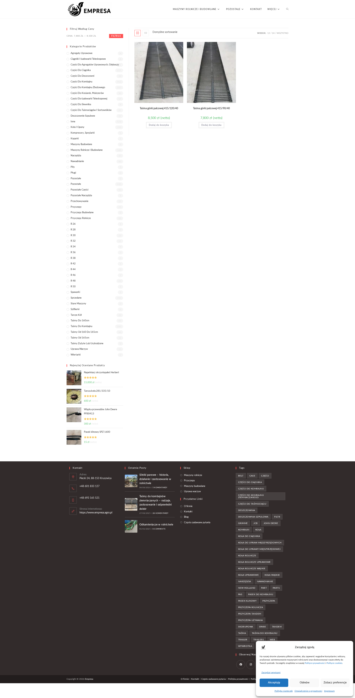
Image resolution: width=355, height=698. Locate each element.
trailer (242, 640)
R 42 (73, 264)
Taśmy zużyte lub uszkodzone (87, 343)
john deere (271, 523)
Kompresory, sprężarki (83, 133)
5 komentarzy (160, 487)
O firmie (188, 506)
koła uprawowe (248, 575)
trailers (258, 640)
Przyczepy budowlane (82, 212)
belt (241, 476)
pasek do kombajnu (260, 594)
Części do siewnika (81, 104)
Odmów (305, 682)
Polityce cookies (334, 663)
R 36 (73, 252)
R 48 (73, 281)
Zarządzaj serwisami (270, 672)
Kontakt (188, 511)
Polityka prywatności (238, 679)
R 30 (73, 235)
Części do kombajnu (81, 82)
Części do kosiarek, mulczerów (87, 93)
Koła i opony (77, 127)
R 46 (73, 275)
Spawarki (75, 292)
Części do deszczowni (82, 76)
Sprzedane (76, 298)
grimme (243, 523)
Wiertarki (76, 355)
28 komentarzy (160, 513)
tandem (277, 627)
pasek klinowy (247, 601)
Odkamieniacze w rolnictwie (156, 524)
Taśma (242, 633)
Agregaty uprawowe (81, 53)
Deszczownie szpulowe (83, 116)
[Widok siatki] (137, 33)
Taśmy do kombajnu (81, 326)
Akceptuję (274, 682)
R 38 (73, 258)
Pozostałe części (79, 190)
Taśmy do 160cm (80, 320)
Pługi (73, 173)
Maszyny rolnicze (193, 475)
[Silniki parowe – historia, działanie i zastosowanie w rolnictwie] (131, 481)
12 (268, 33)
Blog (186, 517)
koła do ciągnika (249, 536)
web (272, 640)
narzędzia (244, 581)
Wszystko (282, 33)
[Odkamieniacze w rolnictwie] (131, 526)
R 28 (73, 230)
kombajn (243, 530)
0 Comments (159, 529)
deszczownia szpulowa (253, 517)
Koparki (75, 138)
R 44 (73, 269)
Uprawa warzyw (79, 349)
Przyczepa (268, 601)
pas (240, 594)
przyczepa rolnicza (250, 607)
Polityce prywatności (315, 663)
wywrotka (245, 646)
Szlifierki (75, 309)
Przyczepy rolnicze (81, 218)
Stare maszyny (78, 303)
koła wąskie (272, 575)
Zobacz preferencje (335, 682)
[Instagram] (250, 664)
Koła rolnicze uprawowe (254, 562)
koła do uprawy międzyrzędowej (259, 549)
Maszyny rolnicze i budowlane (87, 150)
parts (276, 588)
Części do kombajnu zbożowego (88, 87)
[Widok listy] (146, 33)
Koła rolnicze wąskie (251, 568)
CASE (252, 476)
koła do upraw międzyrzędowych (260, 543)
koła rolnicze (247, 555)
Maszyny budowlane (81, 144)
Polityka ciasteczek (284, 691)
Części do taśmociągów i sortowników (91, 110)
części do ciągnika (250, 482)
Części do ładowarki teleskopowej (89, 99)
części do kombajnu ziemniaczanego (251, 496)
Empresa (89, 679)
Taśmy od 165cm (80, 338)
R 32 (73, 241)
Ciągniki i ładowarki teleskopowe (88, 59)
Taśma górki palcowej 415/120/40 (159, 108)
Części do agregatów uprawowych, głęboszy (95, 65)
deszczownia (246, 510)
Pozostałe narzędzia (81, 195)
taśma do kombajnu (265, 633)
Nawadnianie (77, 161)
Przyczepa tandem (249, 614)
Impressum (329, 691)
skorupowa (245, 627)
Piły (73, 167)
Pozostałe (76, 178)
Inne (73, 121)
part (264, 588)
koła (258, 530)
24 (273, 33)
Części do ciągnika (81, 70)
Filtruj (116, 36)
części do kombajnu (251, 489)
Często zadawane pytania (197, 522)
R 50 (73, 286)
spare (262, 627)
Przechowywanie (79, 201)
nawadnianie (265, 581)
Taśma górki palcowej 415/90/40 (211, 108)
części (265, 476)
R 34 (73, 247)
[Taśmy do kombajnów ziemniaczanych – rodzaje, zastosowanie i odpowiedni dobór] (131, 504)
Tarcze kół (76, 315)
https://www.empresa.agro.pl (96, 512)
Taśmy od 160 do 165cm (84, 332)
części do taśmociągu (252, 504)
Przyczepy (76, 207)
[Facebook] (240, 664)
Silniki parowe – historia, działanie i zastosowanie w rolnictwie (155, 479)
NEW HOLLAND (246, 588)
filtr (277, 517)
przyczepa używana (250, 620)
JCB (255, 523)
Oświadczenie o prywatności (308, 691)
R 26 (73, 224)
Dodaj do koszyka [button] (159, 125)
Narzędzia (76, 155)
